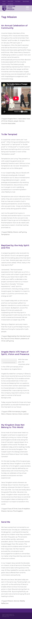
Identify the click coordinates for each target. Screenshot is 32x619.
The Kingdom (18, 511)
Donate (4, 4)
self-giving (23, 232)
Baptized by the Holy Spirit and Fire (15, 246)
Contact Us (10, 4)
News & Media (26, 1)
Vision (20, 414)
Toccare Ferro (6, 616)
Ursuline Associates (8, 123)
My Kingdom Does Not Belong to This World (12, 426)
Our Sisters (17, 1)
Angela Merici (13, 119)
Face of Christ (9, 338)
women (26, 414)
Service (21, 121)
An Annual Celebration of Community (14, 26)
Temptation (5, 234)
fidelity (10, 232)
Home (3, 1)
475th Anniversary (14, 411)
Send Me (5, 522)
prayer (16, 121)
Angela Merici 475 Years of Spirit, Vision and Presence (15, 353)
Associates (22, 119)
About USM (10, 1)
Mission (10, 121)
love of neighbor (24, 508)
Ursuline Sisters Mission (7, 614)
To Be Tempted (9, 134)
